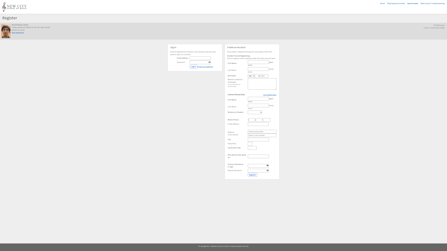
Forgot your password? (205, 67)
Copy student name (269, 95)
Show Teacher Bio (18, 33)
